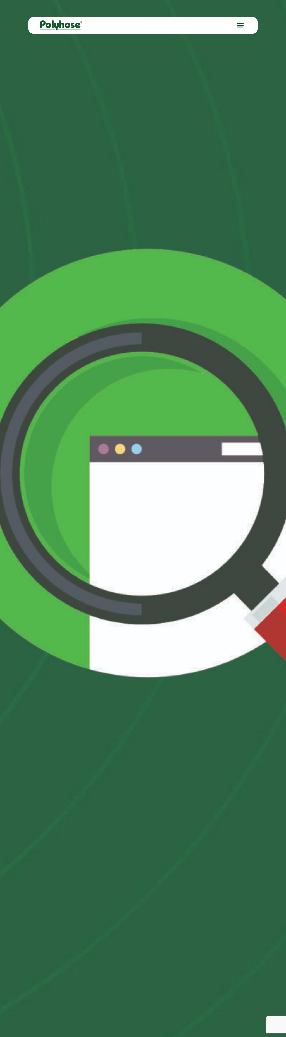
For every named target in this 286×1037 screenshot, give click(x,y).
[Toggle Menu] (240, 25)
